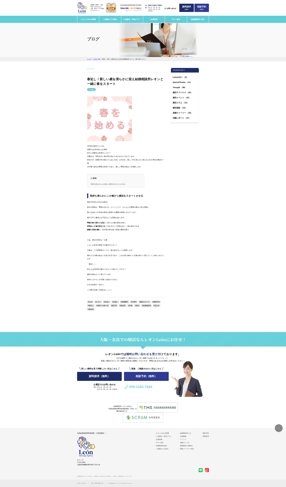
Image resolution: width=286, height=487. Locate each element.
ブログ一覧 (96, 59)
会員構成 (183, 436)
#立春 (130, 305)
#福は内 (122, 305)
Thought (91, 89)
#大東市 (134, 302)
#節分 (137, 305)
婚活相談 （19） (180, 108)
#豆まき (156, 305)
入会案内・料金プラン (132, 19)
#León (90, 302)
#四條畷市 (124, 302)
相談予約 (206, 433)
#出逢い (115, 302)
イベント (183, 439)
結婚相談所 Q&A (198, 19)
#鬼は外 (91, 309)
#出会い (106, 302)
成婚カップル (184, 442)
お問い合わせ (171, 8)
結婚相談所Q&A (161, 446)
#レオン (98, 302)
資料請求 (206, 436)
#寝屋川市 (156, 302)
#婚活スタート (144, 302)
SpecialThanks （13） (182, 82)
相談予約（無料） (146, 376)
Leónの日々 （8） (180, 77)
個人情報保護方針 (97, 483)
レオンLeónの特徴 (88, 19)
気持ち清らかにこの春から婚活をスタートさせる (108, 184)
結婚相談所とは (185, 433)
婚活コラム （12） (181, 103)
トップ (89, 59)
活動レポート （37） (181, 118)
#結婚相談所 (146, 305)
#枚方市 (114, 305)
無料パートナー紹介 (187, 449)
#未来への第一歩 (102, 305)
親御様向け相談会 (186, 446)
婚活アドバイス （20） (182, 92)
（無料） (186, 7)
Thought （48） (179, 87)
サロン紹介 (175, 19)
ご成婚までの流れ (110, 19)
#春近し (91, 305)
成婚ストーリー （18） (182, 113)
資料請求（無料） (99, 376)
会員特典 (154, 19)
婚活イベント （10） (181, 98)
